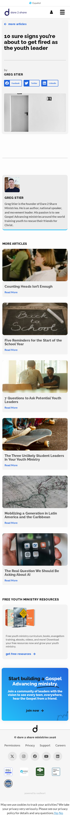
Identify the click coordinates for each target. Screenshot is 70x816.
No (61, 813)
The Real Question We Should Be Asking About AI (32, 573)
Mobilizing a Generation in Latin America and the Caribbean (31, 515)
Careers (60, 745)
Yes (56, 813)
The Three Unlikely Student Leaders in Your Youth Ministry (34, 457)
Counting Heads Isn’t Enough (28, 286)
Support (45, 745)
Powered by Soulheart (35, 793)
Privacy (30, 745)
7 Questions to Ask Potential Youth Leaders (33, 400)
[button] (13, 83)
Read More (11, 292)
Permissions (12, 745)
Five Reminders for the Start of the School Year (33, 342)
